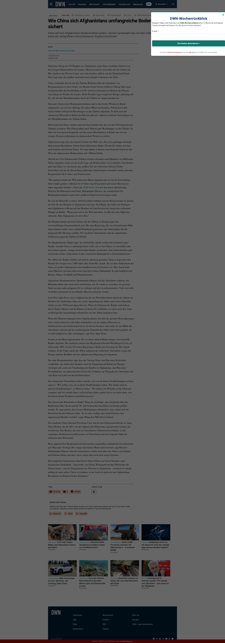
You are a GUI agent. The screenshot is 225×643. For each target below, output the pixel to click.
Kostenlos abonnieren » (188, 43)
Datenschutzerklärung (175, 52)
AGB (190, 52)
